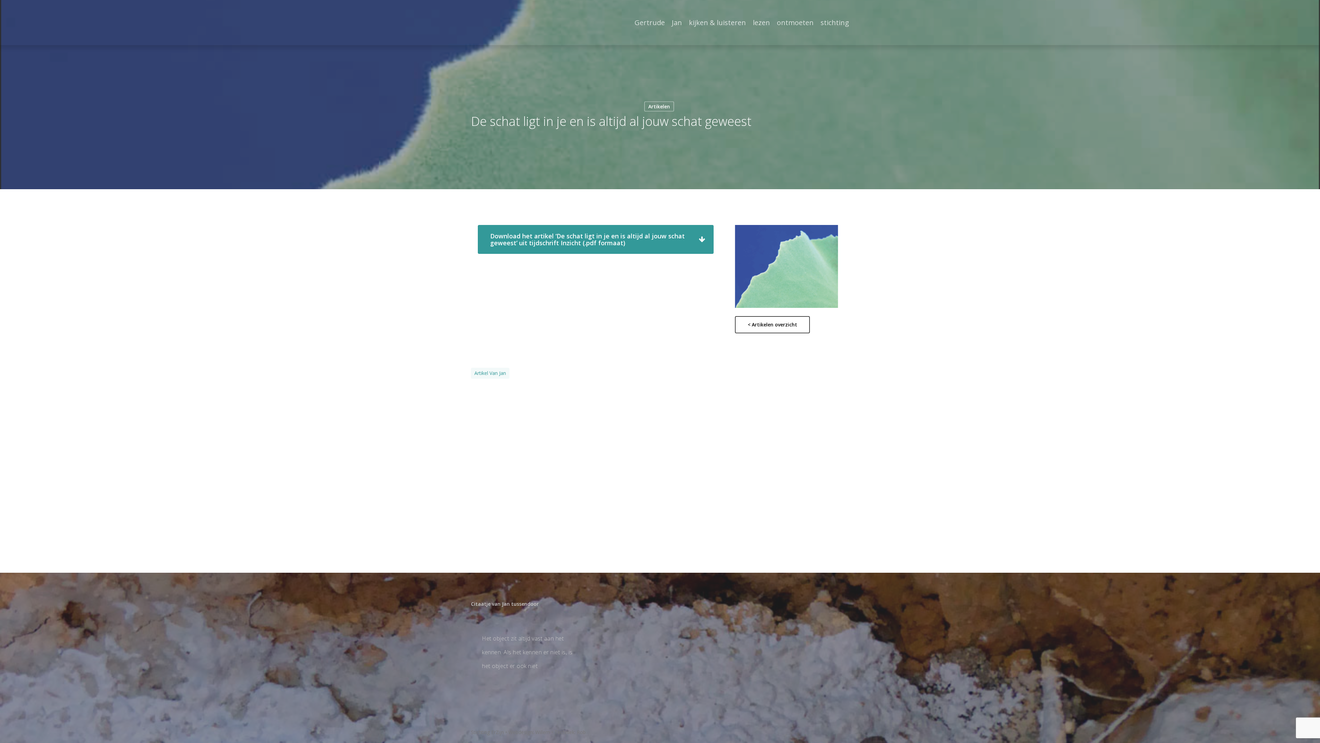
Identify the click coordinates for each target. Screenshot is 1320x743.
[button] (596, 239)
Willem (542, 732)
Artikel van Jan (490, 373)
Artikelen (659, 106)
